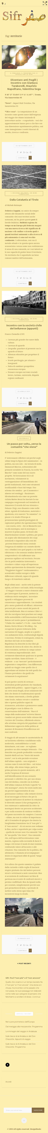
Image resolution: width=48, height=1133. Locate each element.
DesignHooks (35, 1129)
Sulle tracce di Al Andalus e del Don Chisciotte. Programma (21, 1045)
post (33, 220)
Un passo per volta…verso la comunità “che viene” (24, 445)
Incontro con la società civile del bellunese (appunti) (24, 327)
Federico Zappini (12, 211)
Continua (22, 158)
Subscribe (38, 1110)
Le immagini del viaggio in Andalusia (21, 1031)
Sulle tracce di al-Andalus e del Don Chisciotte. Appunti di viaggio (20, 1037)
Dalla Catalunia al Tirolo (24, 199)
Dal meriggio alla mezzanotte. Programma (24, 1027)
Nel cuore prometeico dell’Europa (20, 1022)
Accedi (8, 1082)
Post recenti (25, 963)
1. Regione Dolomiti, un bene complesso (24, 193)
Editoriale (24, 438)
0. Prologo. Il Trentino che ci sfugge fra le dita (24, 73)
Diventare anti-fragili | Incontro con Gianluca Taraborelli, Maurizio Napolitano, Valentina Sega (24, 84)
